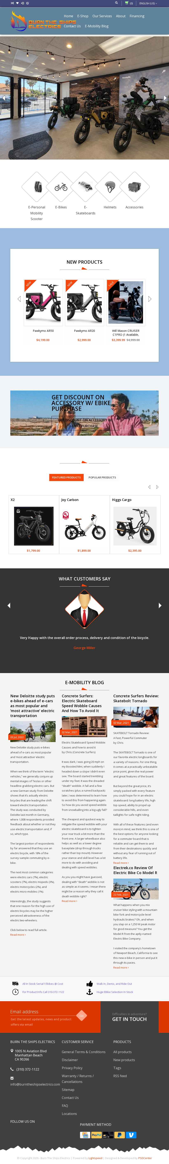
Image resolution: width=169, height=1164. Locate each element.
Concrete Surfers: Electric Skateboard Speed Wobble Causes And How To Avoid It (82, 703)
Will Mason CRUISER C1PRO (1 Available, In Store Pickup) (125, 333)
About (121, 16)
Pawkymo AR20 (84, 331)
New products (124, 1060)
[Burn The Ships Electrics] (43, 20)
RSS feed (120, 1076)
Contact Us (70, 1097)
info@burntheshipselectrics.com (35, 1084)
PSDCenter (145, 1158)
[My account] (22, 3)
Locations (69, 1113)
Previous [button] (4, 98)
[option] (84, 98)
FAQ (65, 1105)
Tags (117, 1068)
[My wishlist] (17, 3)
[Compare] (12, 3)
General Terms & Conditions (84, 1052)
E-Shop (82, 16)
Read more (17, 934)
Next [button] (165, 98)
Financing (137, 16)
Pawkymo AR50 (43, 331)
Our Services (102, 16)
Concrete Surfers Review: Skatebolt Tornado (136, 698)
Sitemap (68, 1089)
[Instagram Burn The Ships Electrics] (28, 1132)
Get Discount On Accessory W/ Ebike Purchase (85, 423)
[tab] (66, 477)
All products (122, 1052)
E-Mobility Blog (97, 26)
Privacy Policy (72, 1068)
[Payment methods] (85, 1135)
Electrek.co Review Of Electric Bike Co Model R (135, 870)
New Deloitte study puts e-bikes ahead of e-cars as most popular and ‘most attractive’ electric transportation (32, 705)
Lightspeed (95, 1158)
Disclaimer (70, 1060)
